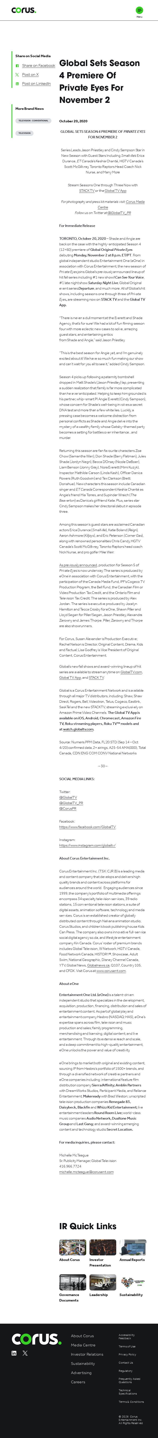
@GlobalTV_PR (71, 803)
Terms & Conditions (131, 1402)
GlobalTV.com (131, 672)
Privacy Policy (127, 1354)
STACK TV (86, 190)
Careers (78, 1382)
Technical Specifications (128, 1392)
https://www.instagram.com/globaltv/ (87, 845)
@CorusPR (67, 808)
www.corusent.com (111, 971)
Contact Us (126, 1362)
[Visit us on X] (25, 1354)
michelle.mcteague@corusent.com (86, 1172)
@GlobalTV (68, 797)
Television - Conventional (33, 120)
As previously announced (78, 565)
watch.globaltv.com (78, 729)
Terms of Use (127, 1346)
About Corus (82, 1335)
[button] (139, 10)
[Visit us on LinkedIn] (14, 1354)
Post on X (30, 74)
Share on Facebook (38, 65)
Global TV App (115, 190)
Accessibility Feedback (127, 1336)
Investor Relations (87, 1354)
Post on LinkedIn (36, 83)
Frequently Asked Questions (129, 1380)
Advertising (81, 1372)
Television (24, 133)
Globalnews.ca (98, 965)
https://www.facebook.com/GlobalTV (87, 827)
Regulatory (125, 1371)
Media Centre (83, 1345)
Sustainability (83, 1363)
